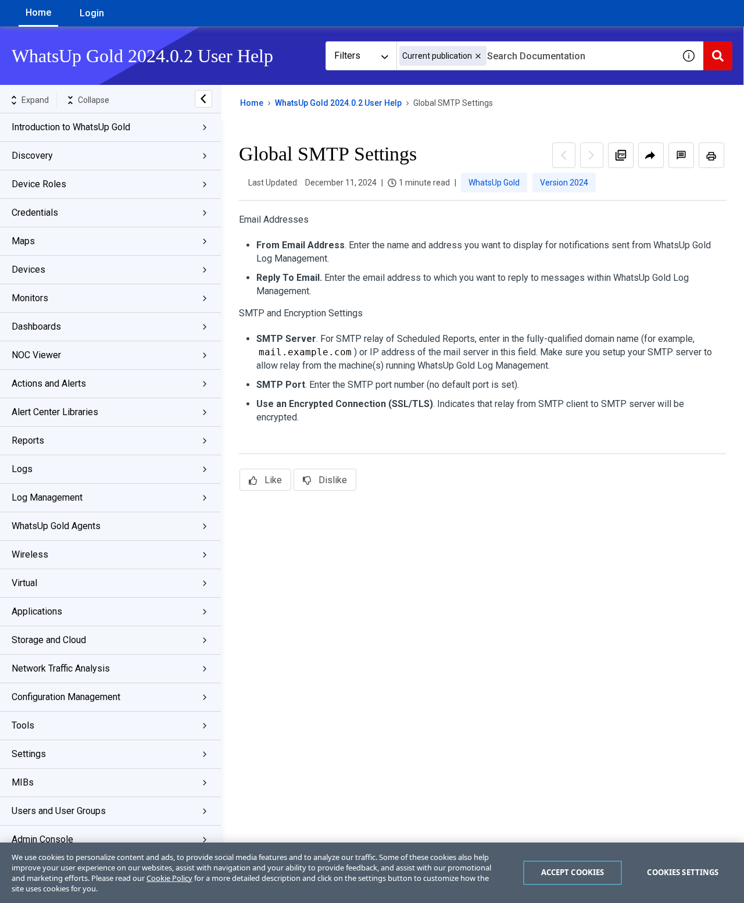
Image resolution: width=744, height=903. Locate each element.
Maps (23, 241)
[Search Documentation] (717, 55)
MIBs (23, 782)
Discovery (32, 155)
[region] (372, 873)
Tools (23, 725)
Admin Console (42, 839)
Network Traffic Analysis (61, 668)
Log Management (47, 497)
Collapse (93, 100)
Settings (29, 753)
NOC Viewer (36, 355)
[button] (478, 56)
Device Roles (39, 184)
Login (92, 13)
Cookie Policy (169, 878)
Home (38, 12)
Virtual (24, 582)
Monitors (30, 298)
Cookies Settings (682, 872)
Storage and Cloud (49, 639)
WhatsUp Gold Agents (56, 525)
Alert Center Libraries (55, 411)
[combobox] (535, 55)
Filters (347, 55)
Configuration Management (66, 696)
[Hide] (203, 99)
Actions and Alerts (49, 383)
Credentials (35, 212)
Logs (22, 468)
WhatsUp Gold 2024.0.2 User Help (338, 103)
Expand (35, 100)
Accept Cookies (572, 872)
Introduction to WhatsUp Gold (71, 127)
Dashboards (36, 326)
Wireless (30, 554)
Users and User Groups (59, 810)
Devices (28, 269)
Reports (28, 440)
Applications (37, 611)
